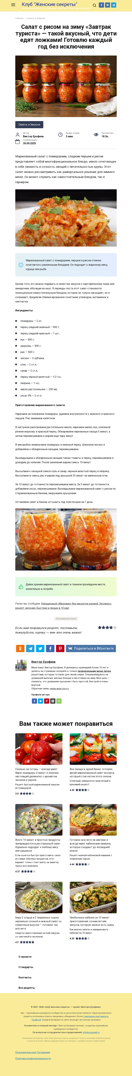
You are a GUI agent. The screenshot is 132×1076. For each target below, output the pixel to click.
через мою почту (59, 688)
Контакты (25, 977)
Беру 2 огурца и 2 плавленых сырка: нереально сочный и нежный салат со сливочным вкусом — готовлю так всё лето (38, 923)
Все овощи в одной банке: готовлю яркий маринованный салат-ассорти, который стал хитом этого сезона (92, 773)
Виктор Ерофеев (43, 662)
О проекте (25, 956)
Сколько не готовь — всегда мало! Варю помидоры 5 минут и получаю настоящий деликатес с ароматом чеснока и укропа (37, 775)
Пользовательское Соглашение (32, 1052)
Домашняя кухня (67, 618)
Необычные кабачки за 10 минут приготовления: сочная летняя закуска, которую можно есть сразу (92, 921)
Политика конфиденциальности (33, 1058)
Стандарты (26, 967)
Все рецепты (27, 987)
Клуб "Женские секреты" (49, 4)
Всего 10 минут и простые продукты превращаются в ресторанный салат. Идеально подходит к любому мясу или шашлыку (38, 845)
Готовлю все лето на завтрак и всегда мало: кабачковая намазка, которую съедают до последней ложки (90, 845)
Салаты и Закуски (29, 124)
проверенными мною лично (94, 671)
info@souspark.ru (91, 1032)
